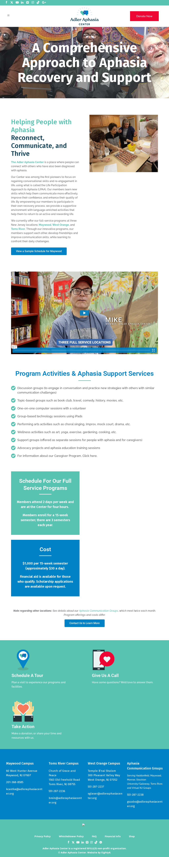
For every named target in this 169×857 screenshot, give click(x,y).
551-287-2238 (135, 794)
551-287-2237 (96, 786)
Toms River (18, 228)
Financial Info (113, 836)
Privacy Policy (42, 836)
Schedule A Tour (27, 675)
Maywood (45, 224)
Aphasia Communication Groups (98, 610)
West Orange (60, 224)
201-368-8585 (14, 782)
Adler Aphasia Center (30, 162)
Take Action (23, 726)
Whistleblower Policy (71, 836)
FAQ (94, 836)
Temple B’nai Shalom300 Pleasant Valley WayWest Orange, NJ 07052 (104, 775)
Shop (132, 836)
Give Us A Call (105, 675)
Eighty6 (105, 852)
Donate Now (144, 16)
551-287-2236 (57, 791)
